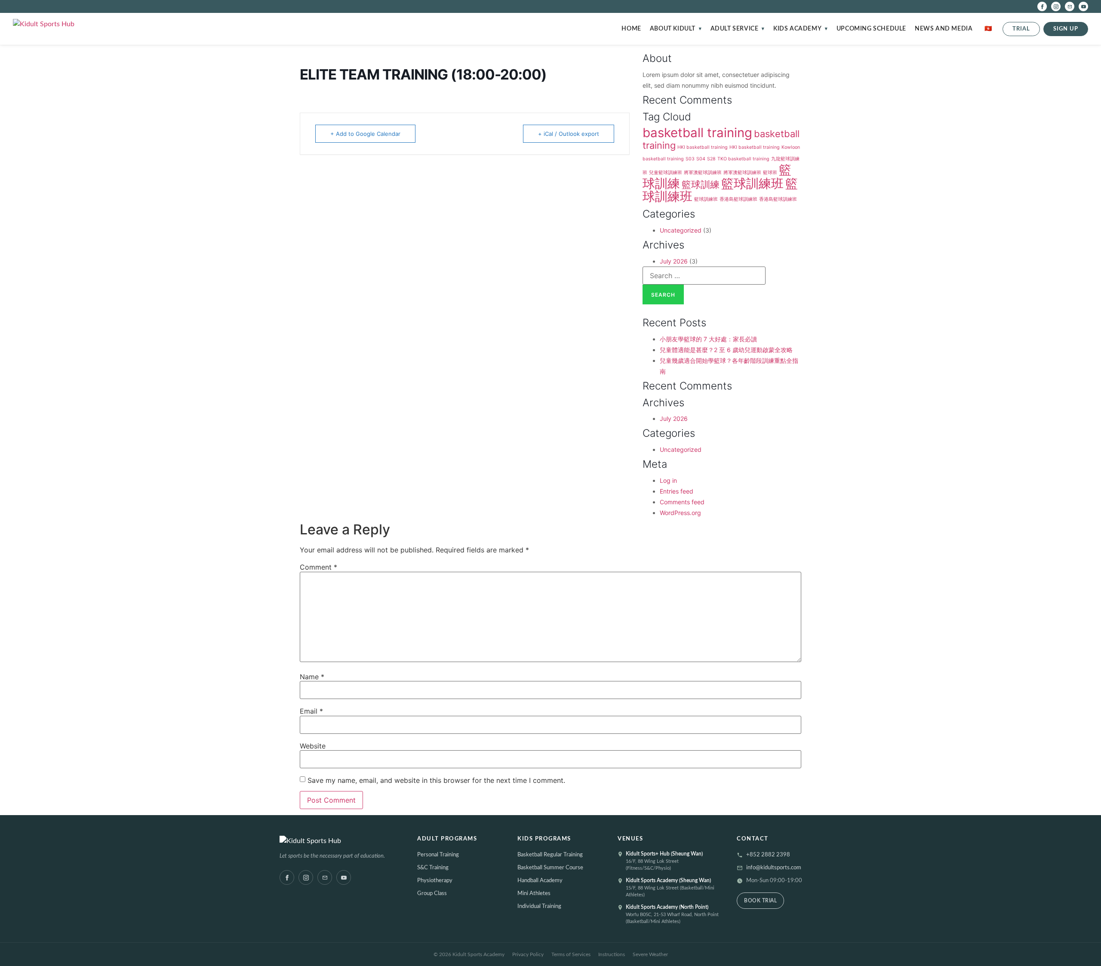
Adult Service (734, 29)
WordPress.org (680, 512)
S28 (711, 159)
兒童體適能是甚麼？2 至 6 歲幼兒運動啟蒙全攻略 (726, 349)
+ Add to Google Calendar (365, 133)
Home (631, 29)
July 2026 (674, 261)
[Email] (1069, 6)
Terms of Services (570, 954)
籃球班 (770, 172)
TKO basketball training (743, 159)
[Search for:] (704, 276)
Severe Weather (650, 954)
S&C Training (433, 868)
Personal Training (438, 855)
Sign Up (1065, 29)
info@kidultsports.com (773, 868)
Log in (668, 480)
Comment (318, 567)
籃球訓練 (701, 184)
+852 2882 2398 (768, 855)
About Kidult (672, 29)
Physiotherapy (434, 880)
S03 (690, 159)
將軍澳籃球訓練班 (703, 172)
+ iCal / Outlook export (568, 133)
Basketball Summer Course (550, 868)
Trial (1021, 29)
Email (311, 711)
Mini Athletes (533, 893)
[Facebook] (1042, 6)
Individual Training (539, 906)
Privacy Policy (528, 954)
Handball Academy (540, 880)
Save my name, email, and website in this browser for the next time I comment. (436, 780)
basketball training (697, 132)
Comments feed (682, 502)
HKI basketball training (702, 147)
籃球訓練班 (752, 183)
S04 (700, 159)
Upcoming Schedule (871, 29)
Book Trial (760, 900)
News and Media (943, 29)
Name (312, 676)
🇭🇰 (988, 29)
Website (313, 745)
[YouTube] (1083, 6)
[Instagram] (1056, 6)
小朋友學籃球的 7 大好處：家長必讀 (708, 339)
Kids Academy (797, 29)
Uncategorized (680, 230)
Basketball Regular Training (550, 855)
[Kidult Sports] (341, 841)
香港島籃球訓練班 (738, 199)
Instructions (611, 954)
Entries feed (676, 491)
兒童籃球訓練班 (665, 172)
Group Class (432, 893)
